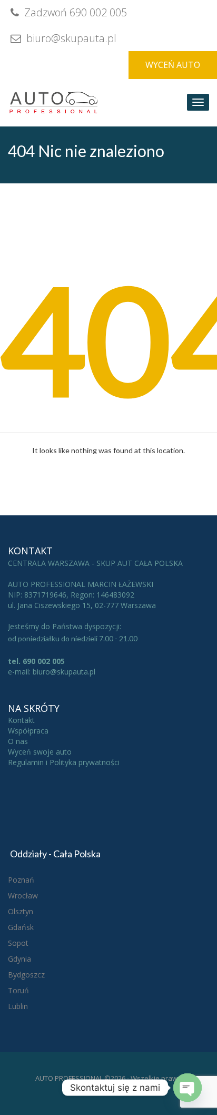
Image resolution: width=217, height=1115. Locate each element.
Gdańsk (21, 927)
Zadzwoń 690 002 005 (74, 12)
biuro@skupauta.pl (70, 38)
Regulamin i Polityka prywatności (64, 762)
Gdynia (19, 959)
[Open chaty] (187, 1087)
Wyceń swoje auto (40, 752)
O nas (18, 741)
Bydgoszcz (26, 975)
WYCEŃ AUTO (172, 65)
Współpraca (28, 731)
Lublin (18, 1006)
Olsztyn (20, 911)
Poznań (21, 880)
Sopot (18, 943)
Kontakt (21, 720)
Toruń (18, 990)
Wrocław (23, 896)
